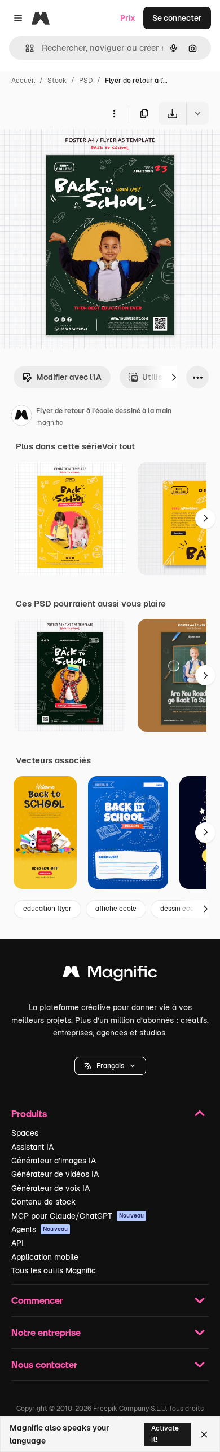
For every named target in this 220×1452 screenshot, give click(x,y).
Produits (29, 1113)
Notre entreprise (46, 1332)
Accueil (23, 80)
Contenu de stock (43, 1202)
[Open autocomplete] (25, 48)
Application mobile (44, 1257)
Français (110, 1065)
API (17, 1243)
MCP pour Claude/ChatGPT (77, 1216)
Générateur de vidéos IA (55, 1174)
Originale (74, 150)
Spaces (24, 1133)
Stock (57, 80)
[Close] (204, 1434)
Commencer (37, 1300)
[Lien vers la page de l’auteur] (21, 417)
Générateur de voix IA (50, 1188)
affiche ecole (116, 908)
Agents (39, 1229)
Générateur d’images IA (53, 1161)
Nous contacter (44, 1364)
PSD (86, 80)
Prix (127, 18)
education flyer (47, 908)
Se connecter (177, 18)
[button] (110, 1066)
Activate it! (165, 1434)
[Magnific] (110, 974)
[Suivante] (174, 377)
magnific (49, 422)
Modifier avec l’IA (69, 377)
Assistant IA (32, 1147)
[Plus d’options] (114, 113)
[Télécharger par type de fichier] (197, 113)
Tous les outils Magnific (53, 1270)
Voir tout (118, 446)
